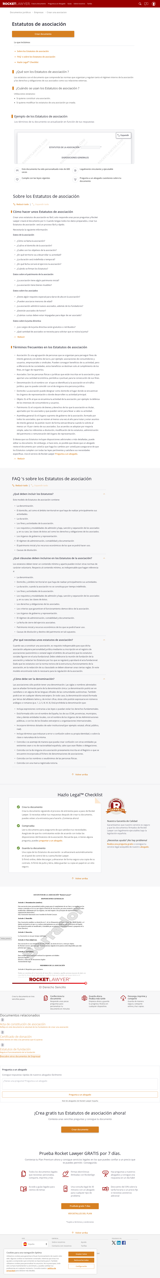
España (31, 1244)
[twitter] (114, 1243)
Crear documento (43, 34)
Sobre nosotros (79, 3)
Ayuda (83, 1242)
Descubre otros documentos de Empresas (20, 1056)
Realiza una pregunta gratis (120, 844)
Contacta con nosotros (62, 1246)
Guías (70, 3)
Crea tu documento (38, 3)
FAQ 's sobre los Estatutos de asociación (36, 56)
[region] (50, 1261)
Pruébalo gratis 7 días (80, 1206)
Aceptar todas (81, 1254)
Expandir (124, 135)
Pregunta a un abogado (66, 453)
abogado (144, 847)
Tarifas (89, 3)
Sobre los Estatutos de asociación (33, 51)
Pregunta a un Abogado (57, 3)
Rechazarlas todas (81, 1260)
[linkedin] (119, 1243)
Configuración (81, 1266)
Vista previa (6, 938)
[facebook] (124, 1243)
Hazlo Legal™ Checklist (27, 62)
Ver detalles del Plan (80, 1213)
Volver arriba (81, 774)
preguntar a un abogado (50, 840)
